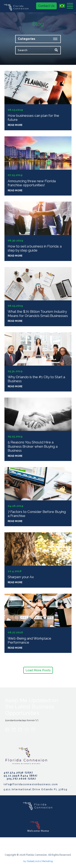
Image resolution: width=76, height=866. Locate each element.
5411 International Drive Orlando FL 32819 (35, 789)
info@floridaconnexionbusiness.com (31, 784)
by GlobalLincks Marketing (38, 861)
